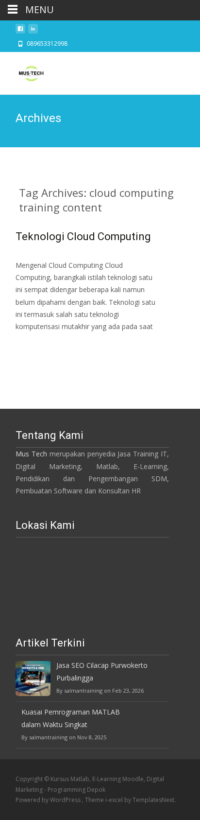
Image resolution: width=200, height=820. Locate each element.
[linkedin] (33, 31)
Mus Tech (31, 453)
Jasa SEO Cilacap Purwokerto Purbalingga (102, 671)
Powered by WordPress (49, 800)
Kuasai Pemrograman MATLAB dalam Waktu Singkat (70, 718)
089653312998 (47, 43)
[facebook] (20, 31)
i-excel (114, 800)
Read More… (37, 344)
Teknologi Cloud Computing (83, 236)
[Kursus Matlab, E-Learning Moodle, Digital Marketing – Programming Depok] (23, 71)
